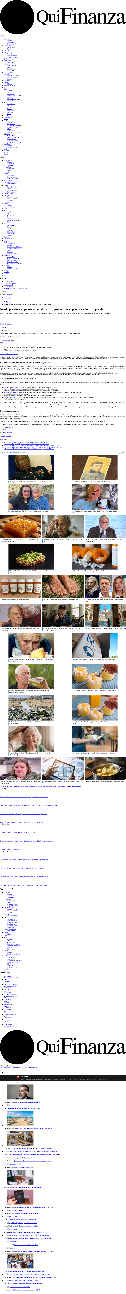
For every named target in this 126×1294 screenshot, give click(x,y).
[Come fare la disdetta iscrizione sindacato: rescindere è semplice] (65, 1248)
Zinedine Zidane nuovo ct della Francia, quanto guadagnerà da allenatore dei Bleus (24, 797)
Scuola (6, 983)
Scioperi (9, 79)
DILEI (81, 1076)
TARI (5, 1022)
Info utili (6, 74)
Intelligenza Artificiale (13, 147)
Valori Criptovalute (12, 140)
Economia (7, 39)
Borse (5, 102)
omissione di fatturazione (11, 397)
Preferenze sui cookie (49, 1079)
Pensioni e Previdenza (13, 132)
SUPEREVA (106, 1076)
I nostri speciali (8, 117)
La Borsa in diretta (9, 281)
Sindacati (6, 1003)
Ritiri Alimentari (12, 77)
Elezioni (9, 84)
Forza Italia (3, 354)
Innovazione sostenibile (14, 95)
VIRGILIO (35, 1076)
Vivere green (11, 100)
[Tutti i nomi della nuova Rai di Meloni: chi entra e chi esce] (65, 1229)
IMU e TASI (7, 1009)
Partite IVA (10, 927)
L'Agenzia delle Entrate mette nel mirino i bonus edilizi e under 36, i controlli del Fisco (29, 449)
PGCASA (60, 1076)
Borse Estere (11, 112)
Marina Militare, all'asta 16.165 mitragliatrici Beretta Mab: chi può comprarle (22, 822)
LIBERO (30, 1076)
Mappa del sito (21, 1067)
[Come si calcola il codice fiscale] (65, 1164)
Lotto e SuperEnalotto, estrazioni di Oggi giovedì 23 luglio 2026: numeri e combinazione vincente (28, 805)
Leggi (9, 49)
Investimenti (10, 42)
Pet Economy (11, 70)
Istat (5, 1011)
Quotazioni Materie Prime (14, 142)
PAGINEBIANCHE (67, 1076)
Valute (9, 114)
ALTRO (3, 157)
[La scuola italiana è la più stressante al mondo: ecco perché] (65, 1261)
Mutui (9, 129)
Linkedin (6, 330)
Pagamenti (7, 981)
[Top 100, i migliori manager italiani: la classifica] (65, 1223)
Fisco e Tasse (7, 45)
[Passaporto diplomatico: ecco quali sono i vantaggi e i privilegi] (65, 1197)
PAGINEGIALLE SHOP (52, 1076)
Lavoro (6, 52)
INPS (5, 979)
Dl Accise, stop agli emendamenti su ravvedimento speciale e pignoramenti (25, 442)
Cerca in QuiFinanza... (7, 1066)
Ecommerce (7, 988)
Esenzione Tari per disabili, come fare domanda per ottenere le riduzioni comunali (23, 885)
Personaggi (7, 80)
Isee (5, 1016)
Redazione (7, 969)
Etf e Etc (9, 105)
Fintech (9, 145)
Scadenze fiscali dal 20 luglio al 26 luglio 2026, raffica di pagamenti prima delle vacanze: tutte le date (33, 447)
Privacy (34, 1079)
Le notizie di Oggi (9, 1026)
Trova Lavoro (11, 54)
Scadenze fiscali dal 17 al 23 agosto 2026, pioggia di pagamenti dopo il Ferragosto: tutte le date (31, 445)
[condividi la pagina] (1, 343)
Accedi (2, 35)
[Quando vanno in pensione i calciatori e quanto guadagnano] (65, 1158)
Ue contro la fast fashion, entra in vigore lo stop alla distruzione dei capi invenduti (23, 814)
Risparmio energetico (13, 99)
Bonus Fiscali (11, 47)
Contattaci (14, 1067)
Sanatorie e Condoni (10, 994)
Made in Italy (7, 993)
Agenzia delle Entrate (6, 427)
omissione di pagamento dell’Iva (13, 387)
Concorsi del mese (9, 286)
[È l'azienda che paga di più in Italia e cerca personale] (65, 1177)
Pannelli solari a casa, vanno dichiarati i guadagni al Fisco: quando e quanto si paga (24, 859)
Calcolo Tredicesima (13, 137)
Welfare (6, 991)
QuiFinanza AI (8, 59)
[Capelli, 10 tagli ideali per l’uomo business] (65, 1092)
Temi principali (8, 1024)
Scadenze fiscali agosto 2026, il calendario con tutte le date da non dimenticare (26, 444)
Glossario (6, 115)
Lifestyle (6, 64)
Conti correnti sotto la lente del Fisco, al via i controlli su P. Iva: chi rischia (21, 868)
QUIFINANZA (92, 1076)
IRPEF (6, 1001)
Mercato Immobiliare (10, 929)
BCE (5, 1006)
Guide (5, 120)
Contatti (6, 154)
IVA (5, 998)
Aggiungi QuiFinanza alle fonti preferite (15, 288)
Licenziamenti (8, 999)
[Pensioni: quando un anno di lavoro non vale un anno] (65, 1280)
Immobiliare (7, 60)
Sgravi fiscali (7, 989)
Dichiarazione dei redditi (11, 978)
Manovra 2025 (45, 366)
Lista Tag (6, 1027)
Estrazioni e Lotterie (13, 75)
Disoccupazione (12, 925)
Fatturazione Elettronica (14, 127)
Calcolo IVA (11, 135)
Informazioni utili (9, 907)
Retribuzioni (11, 924)
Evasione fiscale (12, 904)
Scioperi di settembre (10, 283)
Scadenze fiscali (8, 285)
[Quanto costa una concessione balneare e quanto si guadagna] (65, 1118)
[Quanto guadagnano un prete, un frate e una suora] (65, 1105)
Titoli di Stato (11, 110)
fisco (8, 354)
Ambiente (10, 90)
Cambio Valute (11, 139)
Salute (5, 149)
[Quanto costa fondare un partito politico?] (65, 1287)
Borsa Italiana (11, 104)
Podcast (6, 119)
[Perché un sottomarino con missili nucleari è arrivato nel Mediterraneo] (65, 1235)
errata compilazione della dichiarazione (15, 392)
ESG (8, 92)
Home (5, 301)
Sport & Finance (8, 72)
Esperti (6, 152)
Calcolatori (7, 134)
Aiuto (56, 1079)
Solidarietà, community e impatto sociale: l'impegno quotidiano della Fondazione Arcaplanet (26, 841)
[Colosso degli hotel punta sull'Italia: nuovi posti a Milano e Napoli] (65, 1138)
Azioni (9, 107)
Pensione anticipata (13, 916)
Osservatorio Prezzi (9, 85)
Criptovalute (11, 124)
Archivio (34, 1067)
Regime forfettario (12, 906)
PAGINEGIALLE (42, 1076)
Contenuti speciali (5, 1067)
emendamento (14, 354)
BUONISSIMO (99, 1076)
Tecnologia (7, 144)
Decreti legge (7, 976)
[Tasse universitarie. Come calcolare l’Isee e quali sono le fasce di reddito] (65, 1274)
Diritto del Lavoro (12, 57)
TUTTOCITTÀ (75, 1076)
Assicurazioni (11, 122)
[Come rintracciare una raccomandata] (65, 1210)
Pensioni (6, 50)
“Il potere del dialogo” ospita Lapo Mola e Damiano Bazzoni (17, 832)
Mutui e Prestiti (11, 62)
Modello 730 (7, 1021)
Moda (9, 67)
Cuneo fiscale (8, 1017)
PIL (5, 1012)
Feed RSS (29, 1067)
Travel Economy (12, 69)
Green (5, 89)
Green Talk (10, 94)
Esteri (5, 87)
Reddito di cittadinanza (10, 984)
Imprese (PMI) (11, 44)
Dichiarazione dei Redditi (14, 125)
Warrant (9, 109)
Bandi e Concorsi (12, 55)
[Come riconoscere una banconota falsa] (65, 1242)
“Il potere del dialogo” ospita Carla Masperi (12, 849)
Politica (6, 82)
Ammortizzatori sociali (10, 996)
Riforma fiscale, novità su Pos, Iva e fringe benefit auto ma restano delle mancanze (24, 876)
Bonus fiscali (11, 901)
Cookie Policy (39, 1079)
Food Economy (11, 65)
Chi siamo (22, 1079)
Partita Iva (10, 130)
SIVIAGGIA (85, 1076)
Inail (5, 1019)
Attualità (6, 150)
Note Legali (28, 1079)
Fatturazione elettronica (10, 1014)
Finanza (9, 40)
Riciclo (9, 97)
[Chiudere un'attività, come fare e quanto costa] (65, 1216)
